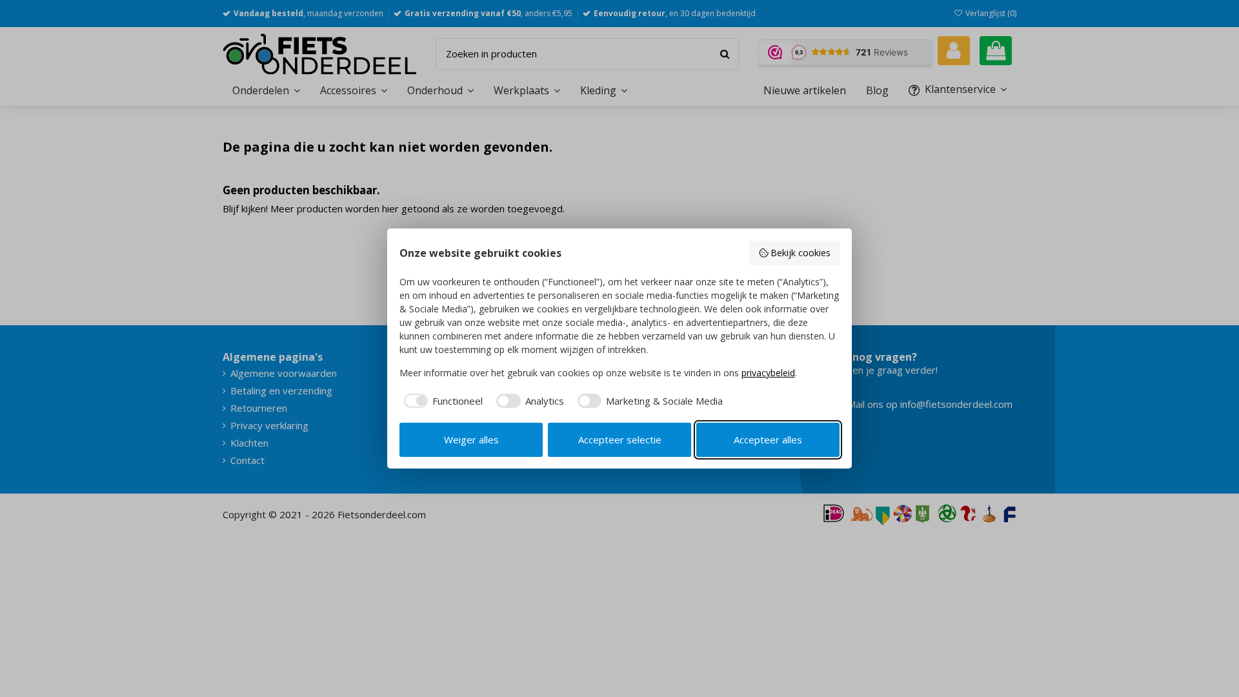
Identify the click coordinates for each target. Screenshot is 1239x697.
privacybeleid (768, 373)
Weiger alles (471, 439)
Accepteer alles (768, 439)
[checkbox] (441, 401)
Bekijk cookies (801, 253)
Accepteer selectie (619, 439)
